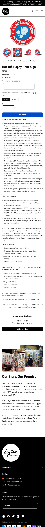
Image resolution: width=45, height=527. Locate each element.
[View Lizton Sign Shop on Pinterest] (18, 516)
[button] (31, 11)
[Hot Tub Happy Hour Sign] (7, 52)
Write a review (22, 329)
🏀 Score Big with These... (12, 478)
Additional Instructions (11, 81)
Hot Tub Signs (12, 61)
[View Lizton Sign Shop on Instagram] (3, 516)
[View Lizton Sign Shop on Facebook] (8, 516)
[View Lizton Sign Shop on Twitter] (13, 516)
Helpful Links (6, 467)
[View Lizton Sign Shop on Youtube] (22, 516)
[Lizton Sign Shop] (5, 11)
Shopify (26, 522)
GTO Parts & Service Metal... (13, 482)
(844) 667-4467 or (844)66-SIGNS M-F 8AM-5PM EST (22, 4)
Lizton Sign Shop (11, 522)
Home (4, 61)
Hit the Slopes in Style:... (11, 485)
